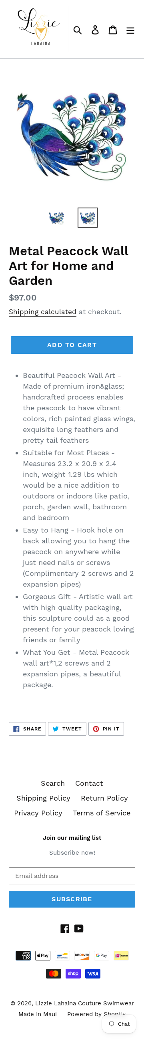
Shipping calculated (42, 312)
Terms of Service (101, 813)
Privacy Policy (38, 813)
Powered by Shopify (96, 1014)
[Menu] (130, 29)
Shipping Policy (43, 798)
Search (53, 783)
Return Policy (104, 798)
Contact (89, 783)
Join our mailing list (72, 837)
